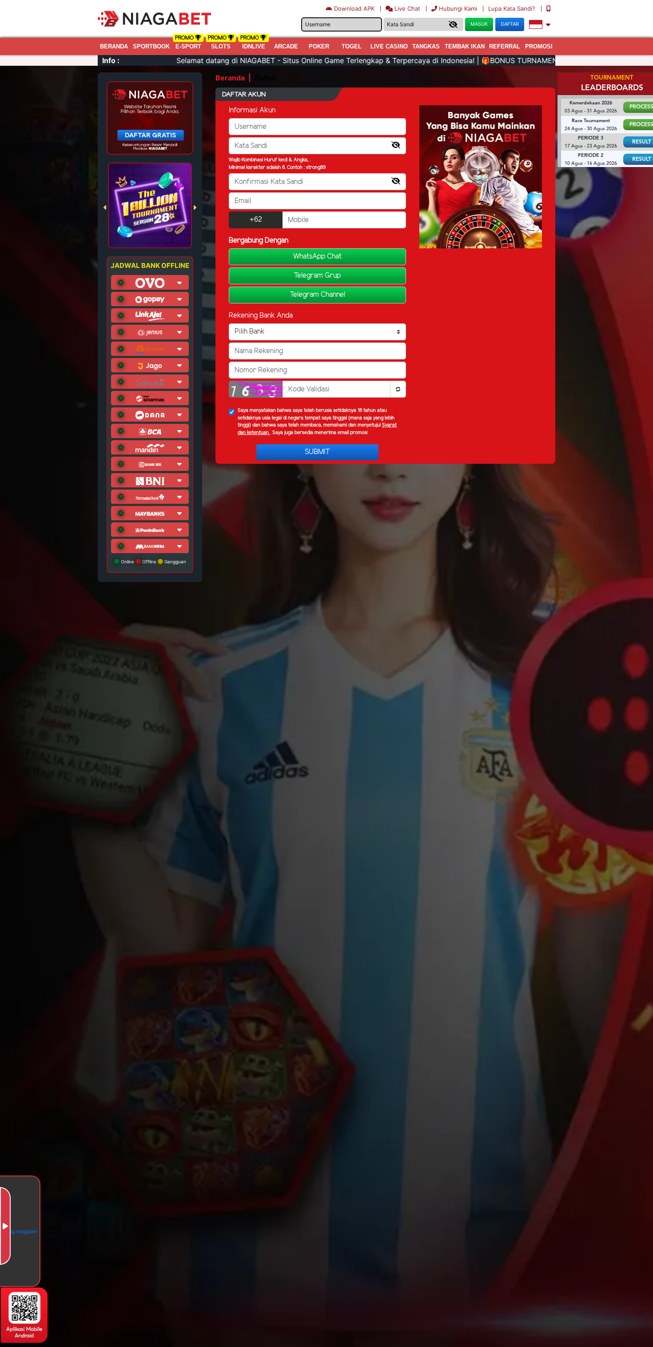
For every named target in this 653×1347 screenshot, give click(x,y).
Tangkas (426, 46)
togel (352, 46)
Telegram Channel (317, 295)
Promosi (539, 46)
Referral (504, 46)
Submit (317, 452)
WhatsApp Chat (317, 256)
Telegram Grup (317, 275)
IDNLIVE (253, 46)
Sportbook (151, 46)
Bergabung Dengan (258, 240)
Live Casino (389, 46)
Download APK (354, 8)
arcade (286, 46)
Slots (221, 46)
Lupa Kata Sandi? (512, 8)
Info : (110, 60)
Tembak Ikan (465, 46)
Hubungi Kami (458, 8)
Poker (319, 46)
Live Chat (406, 8)
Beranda (114, 46)
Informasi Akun (252, 110)
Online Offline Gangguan (152, 561)
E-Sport (188, 46)
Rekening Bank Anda (261, 315)
